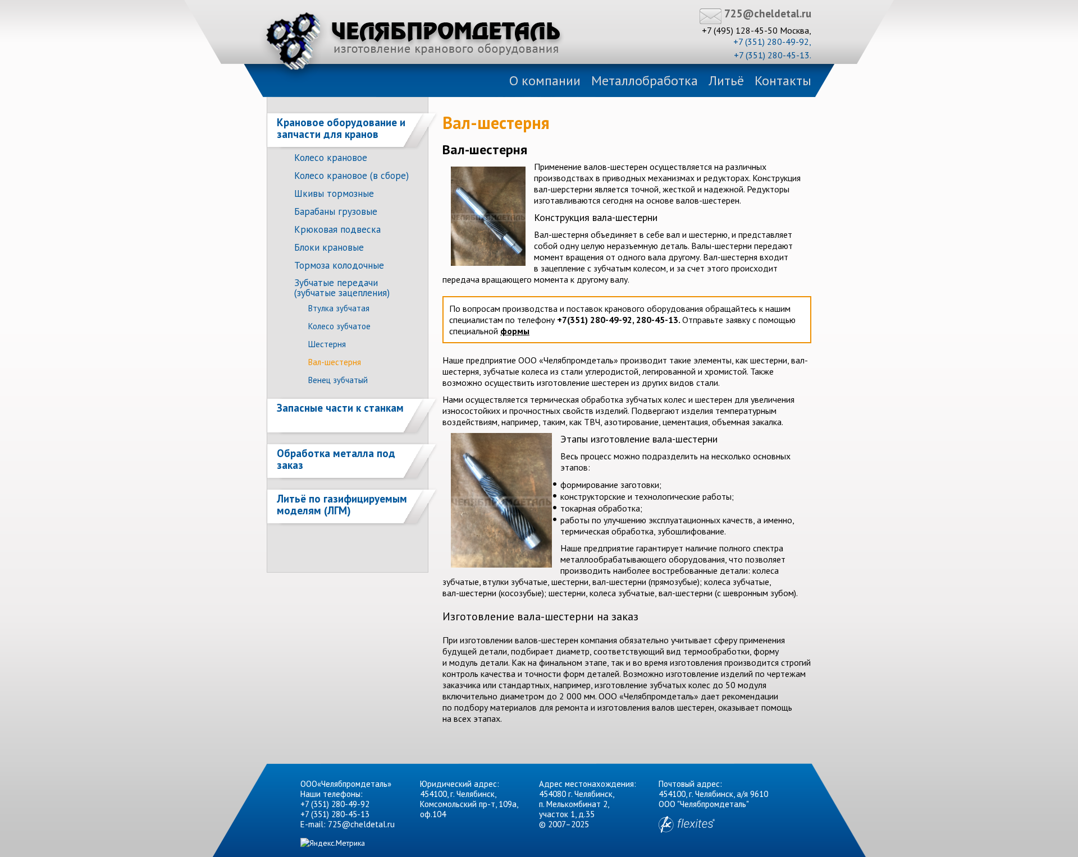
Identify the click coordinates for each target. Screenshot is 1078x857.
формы (514, 331)
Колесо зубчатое (339, 326)
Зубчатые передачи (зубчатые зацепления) (342, 288)
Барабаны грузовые (335, 211)
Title (413, 41)
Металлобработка (644, 80)
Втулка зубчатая (338, 308)
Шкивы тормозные (334, 193)
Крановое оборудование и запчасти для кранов (341, 128)
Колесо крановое (330, 157)
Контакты (783, 80)
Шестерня (327, 344)
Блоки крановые (329, 247)
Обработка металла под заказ (336, 459)
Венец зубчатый (338, 380)
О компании (545, 80)
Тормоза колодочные (339, 265)
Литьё (726, 80)
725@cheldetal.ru (767, 13)
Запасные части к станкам (340, 407)
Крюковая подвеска (337, 229)
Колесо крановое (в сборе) (351, 175)
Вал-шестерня (334, 362)
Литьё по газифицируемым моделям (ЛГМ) (342, 504)
